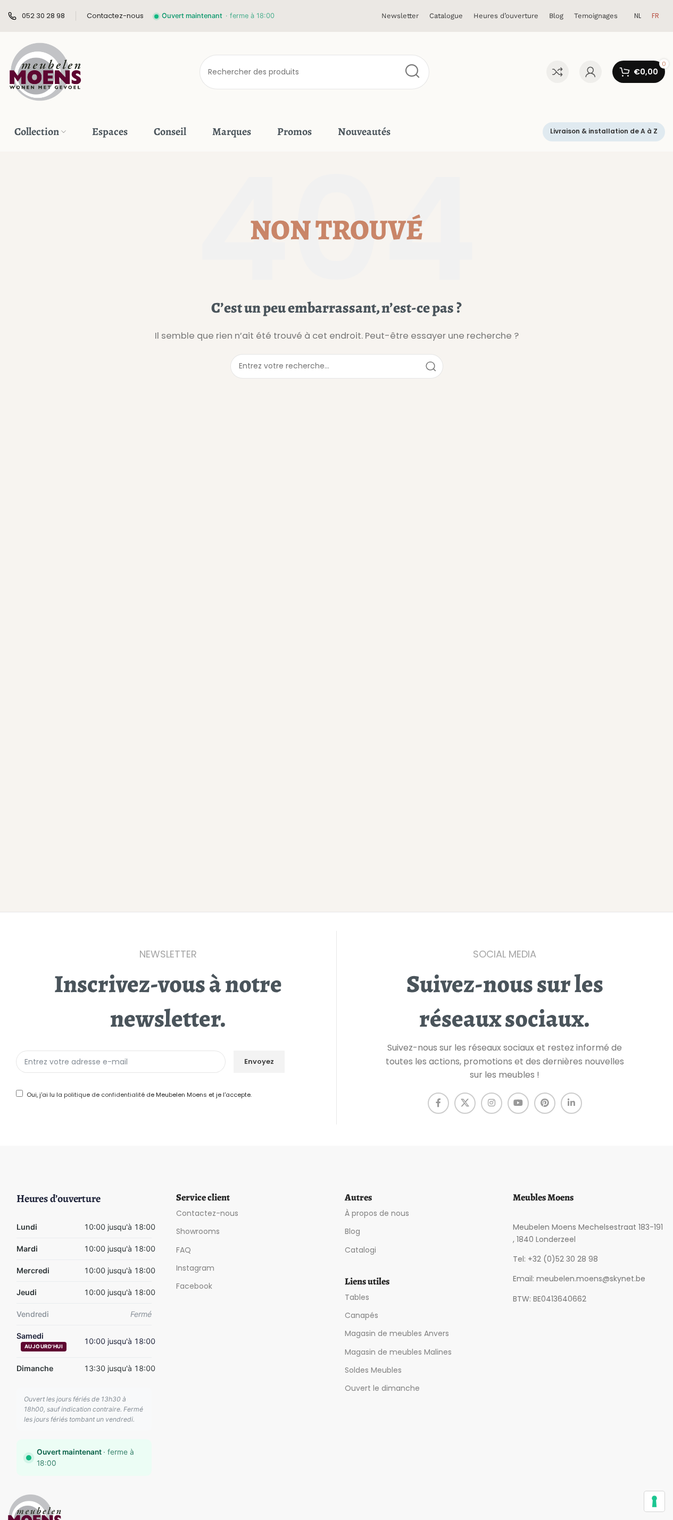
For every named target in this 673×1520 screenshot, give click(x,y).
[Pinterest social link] (544, 1103)
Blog (352, 1231)
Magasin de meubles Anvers (397, 1333)
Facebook (194, 1286)
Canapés (361, 1315)
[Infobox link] (36, 16)
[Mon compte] (590, 71)
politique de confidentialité (104, 1094)
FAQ (183, 1250)
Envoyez (259, 1061)
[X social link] (465, 1103)
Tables (357, 1297)
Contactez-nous (207, 1213)
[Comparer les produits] (557, 71)
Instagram (195, 1268)
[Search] (412, 72)
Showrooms (198, 1231)
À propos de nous (377, 1213)
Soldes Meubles (373, 1370)
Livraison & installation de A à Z (604, 131)
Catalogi (360, 1250)
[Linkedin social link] (571, 1103)
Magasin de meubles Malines (398, 1352)
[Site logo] (45, 71)
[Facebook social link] (438, 1103)
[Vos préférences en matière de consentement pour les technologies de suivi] (654, 1501)
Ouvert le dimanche (382, 1388)
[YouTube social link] (518, 1103)
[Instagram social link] (491, 1103)
